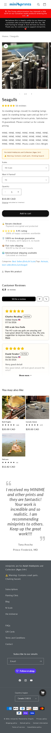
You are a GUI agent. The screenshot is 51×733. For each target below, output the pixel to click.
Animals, (45, 261)
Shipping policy (11, 723)
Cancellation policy (34, 727)
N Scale (31, 261)
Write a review (19, 299)
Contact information (40, 723)
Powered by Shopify (26, 719)
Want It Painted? (9, 174)
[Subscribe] (41, 661)
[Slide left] (20, 94)
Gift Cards (10, 632)
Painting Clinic (11, 595)
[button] (5, 4)
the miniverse (11, 614)
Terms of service (18, 727)
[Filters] (39, 299)
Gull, (19, 265)
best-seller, (7, 265)
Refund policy (25, 723)
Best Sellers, (17, 261)
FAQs (7, 625)
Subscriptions (11, 589)
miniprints (14, 719)
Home (5, 36)
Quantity (5, 186)
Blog (7, 601)
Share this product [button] (13, 271)
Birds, (25, 261)
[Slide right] (32, 94)
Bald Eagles (6, 422)
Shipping (5, 202)
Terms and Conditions (15, 638)
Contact (9, 644)
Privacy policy (41, 719)
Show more (24, 375)
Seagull (24, 265)
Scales (4, 162)
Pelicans (5, 459)
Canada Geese (31, 422)
